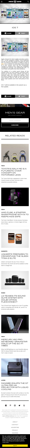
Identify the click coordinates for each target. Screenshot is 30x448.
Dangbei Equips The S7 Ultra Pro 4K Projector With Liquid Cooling (14, 386)
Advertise (15, 427)
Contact (15, 425)
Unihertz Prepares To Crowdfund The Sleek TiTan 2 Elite (14, 256)
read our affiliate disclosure (8, 416)
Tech (3, 165)
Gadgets (4, 251)
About (15, 422)
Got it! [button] (15, 445)
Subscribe (15, 125)
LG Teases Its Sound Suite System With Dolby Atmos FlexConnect (13, 299)
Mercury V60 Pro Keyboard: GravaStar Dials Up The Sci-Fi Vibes (14, 342)
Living (3, 380)
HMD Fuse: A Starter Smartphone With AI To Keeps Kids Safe (15, 214)
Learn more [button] (5, 442)
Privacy (15, 430)
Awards (15, 433)
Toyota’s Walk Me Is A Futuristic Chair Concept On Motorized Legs (13, 172)
